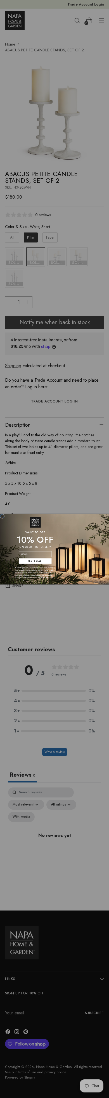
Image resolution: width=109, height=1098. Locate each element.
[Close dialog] (2, 516)
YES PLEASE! (35, 560)
